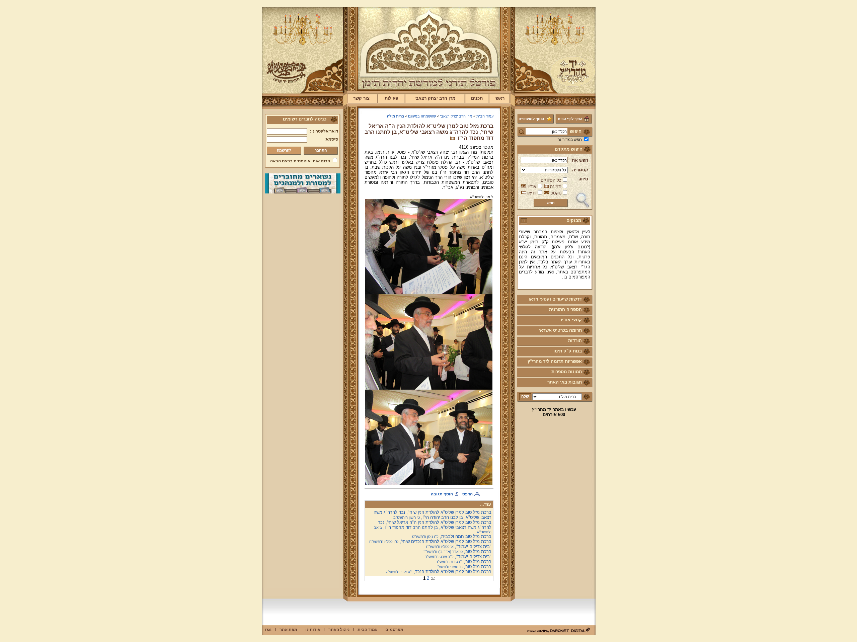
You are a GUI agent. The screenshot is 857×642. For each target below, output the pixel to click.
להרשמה (284, 150)
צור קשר (361, 98)
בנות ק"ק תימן (567, 350)
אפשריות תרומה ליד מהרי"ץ (555, 361)
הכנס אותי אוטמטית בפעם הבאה (300, 161)
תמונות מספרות (566, 371)
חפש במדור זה (569, 139)
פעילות (391, 98)
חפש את (580, 160)
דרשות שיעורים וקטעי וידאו (555, 299)
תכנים (477, 98)
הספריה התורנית (565, 309)
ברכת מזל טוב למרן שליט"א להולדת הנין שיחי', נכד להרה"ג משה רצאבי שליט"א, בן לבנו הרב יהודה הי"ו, (432, 515)
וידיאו (531, 192)
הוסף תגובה (442, 494)
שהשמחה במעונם (422, 116)
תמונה (555, 186)
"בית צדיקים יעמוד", (458, 546)
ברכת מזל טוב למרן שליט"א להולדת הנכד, (438, 571)
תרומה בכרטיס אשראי (560, 330)
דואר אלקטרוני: (324, 131)
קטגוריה (580, 169)
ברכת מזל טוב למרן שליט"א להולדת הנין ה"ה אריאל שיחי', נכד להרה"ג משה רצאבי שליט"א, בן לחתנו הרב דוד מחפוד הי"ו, (432, 527)
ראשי (499, 98)
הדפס (467, 494)
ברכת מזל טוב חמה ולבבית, (451, 536)
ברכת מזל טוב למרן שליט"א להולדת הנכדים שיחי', (430, 541)
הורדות (575, 340)
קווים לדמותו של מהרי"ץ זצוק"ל (559, 279)
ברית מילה (395, 116)
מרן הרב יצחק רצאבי (434, 98)
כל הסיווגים (551, 180)
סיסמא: (331, 139)
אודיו (532, 186)
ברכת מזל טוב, (457, 551)
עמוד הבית (484, 116)
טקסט (555, 192)
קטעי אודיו (571, 319)
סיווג (583, 178)
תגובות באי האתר (564, 382)
